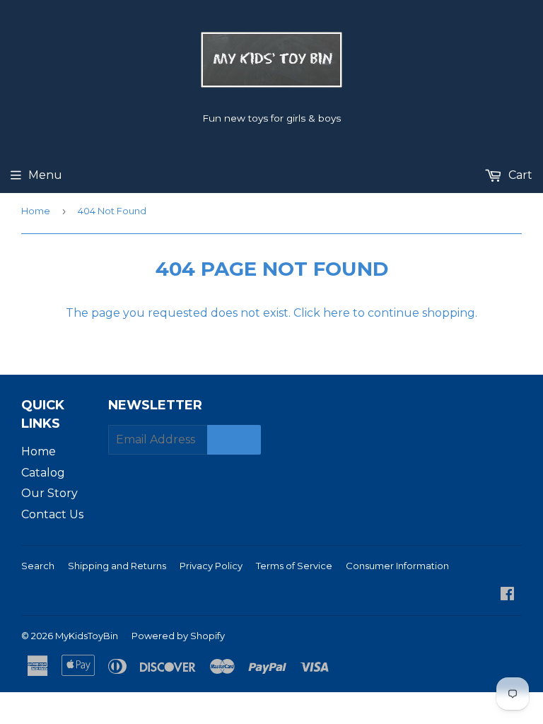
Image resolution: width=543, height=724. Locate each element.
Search (37, 565)
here (336, 313)
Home (35, 210)
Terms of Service (294, 565)
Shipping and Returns (117, 565)
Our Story (49, 493)
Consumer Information (397, 565)
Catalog (43, 472)
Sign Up (234, 440)
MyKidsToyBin (86, 635)
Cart (519, 175)
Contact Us (52, 514)
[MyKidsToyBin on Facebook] (507, 595)
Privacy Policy (211, 565)
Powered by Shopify (178, 635)
